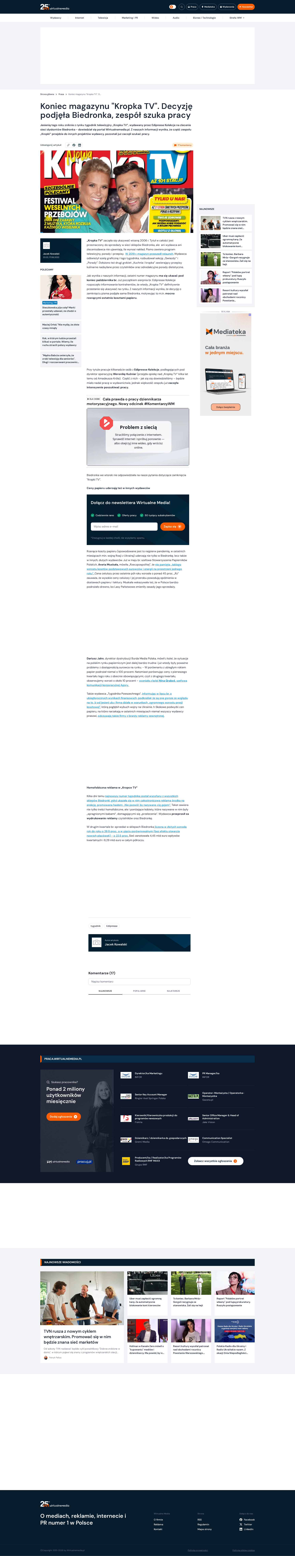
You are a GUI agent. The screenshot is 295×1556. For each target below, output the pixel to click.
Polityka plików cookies (244, 1550)
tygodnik (96, 925)
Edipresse (111, 925)
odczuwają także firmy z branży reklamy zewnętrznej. (131, 716)
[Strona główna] (54, 7)
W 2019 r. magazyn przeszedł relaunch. (149, 254)
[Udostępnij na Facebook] (75, 145)
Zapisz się (170, 526)
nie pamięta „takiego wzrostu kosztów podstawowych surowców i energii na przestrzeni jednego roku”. (134, 569)
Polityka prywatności (198, 1550)
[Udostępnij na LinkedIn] (79, 145)
